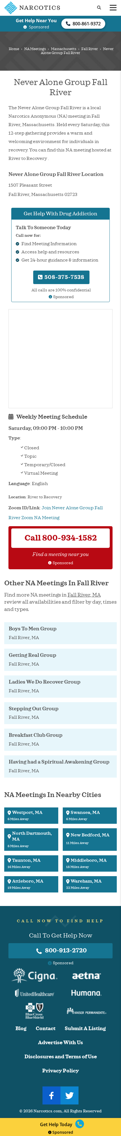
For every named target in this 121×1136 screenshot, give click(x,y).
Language (19, 483)
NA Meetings (35, 49)
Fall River (89, 49)
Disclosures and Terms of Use (60, 1057)
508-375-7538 (63, 277)
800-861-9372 (87, 24)
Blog (20, 1028)
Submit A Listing (85, 1028)
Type (14, 438)
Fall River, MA (84, 595)
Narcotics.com (47, 1111)
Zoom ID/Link (24, 508)
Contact (45, 1028)
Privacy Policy (60, 1071)
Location (17, 497)
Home (14, 49)
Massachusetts (63, 49)
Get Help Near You (36, 20)
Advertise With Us (60, 1042)
